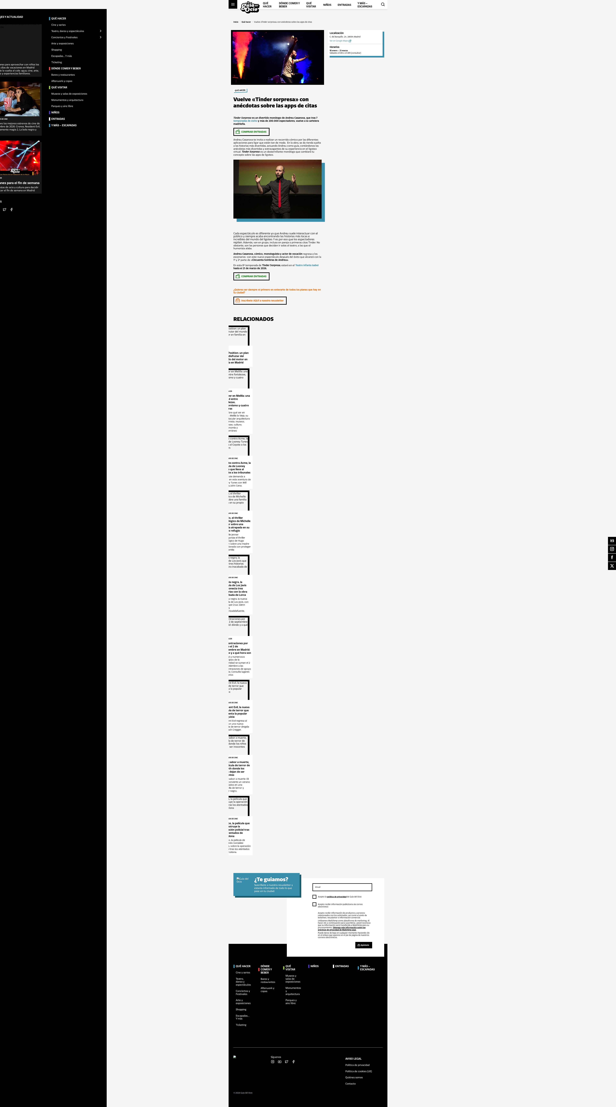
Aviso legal (353, 1058)
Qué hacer (246, 22)
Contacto (350, 1083)
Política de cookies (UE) (358, 1071)
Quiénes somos (354, 1077)
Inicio (235, 22)
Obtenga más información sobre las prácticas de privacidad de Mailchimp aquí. (342, 928)
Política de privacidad (357, 1065)
